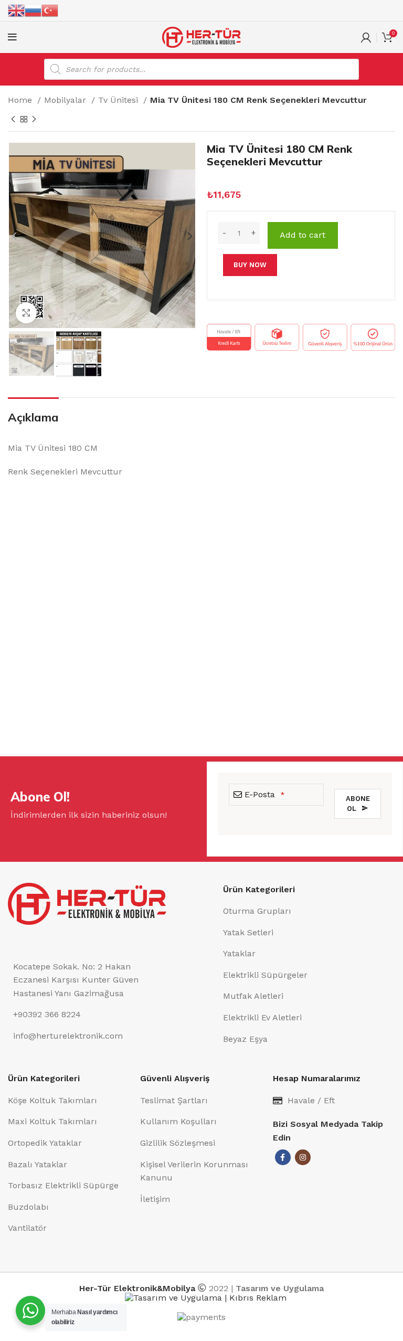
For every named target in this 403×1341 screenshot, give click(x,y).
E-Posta (265, 794)
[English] (16, 10)
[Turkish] (49, 10)
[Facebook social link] (283, 1157)
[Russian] (33, 10)
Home (21, 100)
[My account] (366, 37)
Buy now (250, 265)
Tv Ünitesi (119, 100)
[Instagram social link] (303, 1157)
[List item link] (309, 911)
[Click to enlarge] (26, 312)
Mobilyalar (66, 100)
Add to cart (302, 235)
